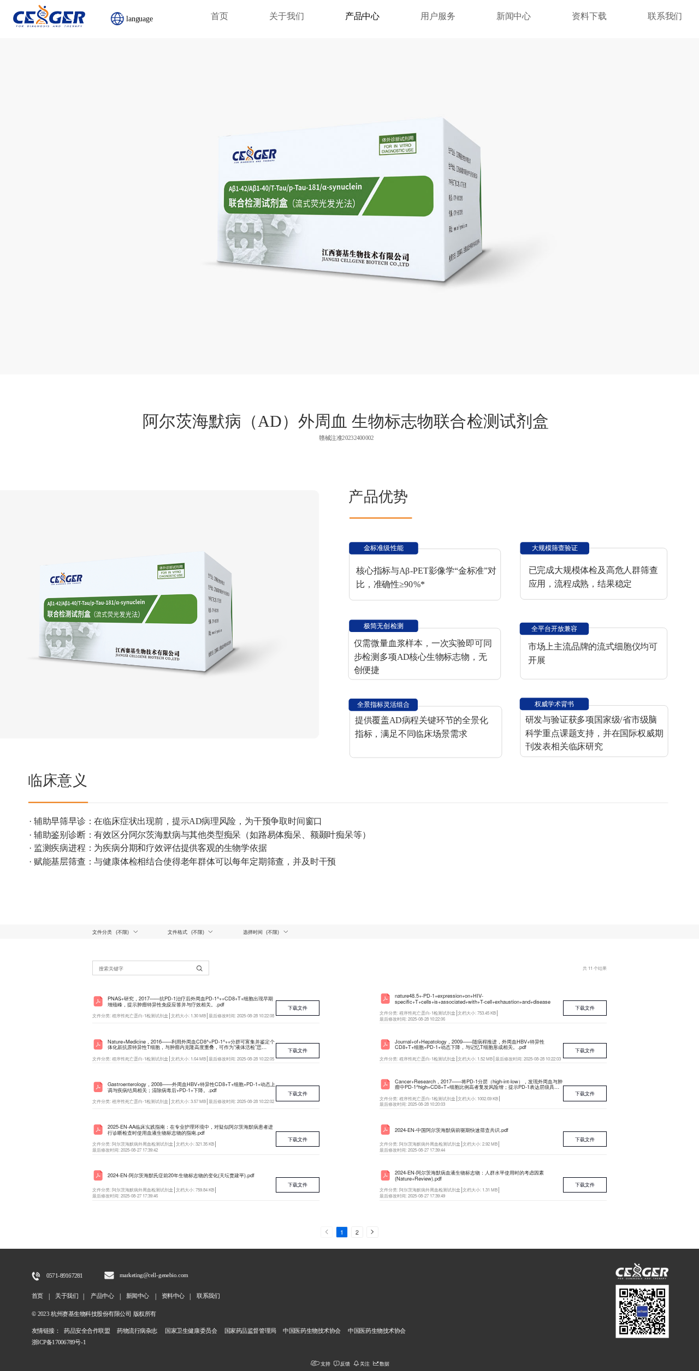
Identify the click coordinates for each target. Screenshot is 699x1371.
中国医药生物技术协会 (312, 1331)
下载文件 (297, 1007)
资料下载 (589, 16)
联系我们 (665, 16)
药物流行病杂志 (138, 1331)
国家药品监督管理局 (251, 1331)
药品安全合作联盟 (86, 1331)
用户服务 (437, 16)
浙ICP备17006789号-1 (59, 1343)
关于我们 (286, 16)
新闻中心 (513, 16)
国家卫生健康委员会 (190, 1331)
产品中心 (362, 16)
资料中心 (173, 1296)
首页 (219, 16)
